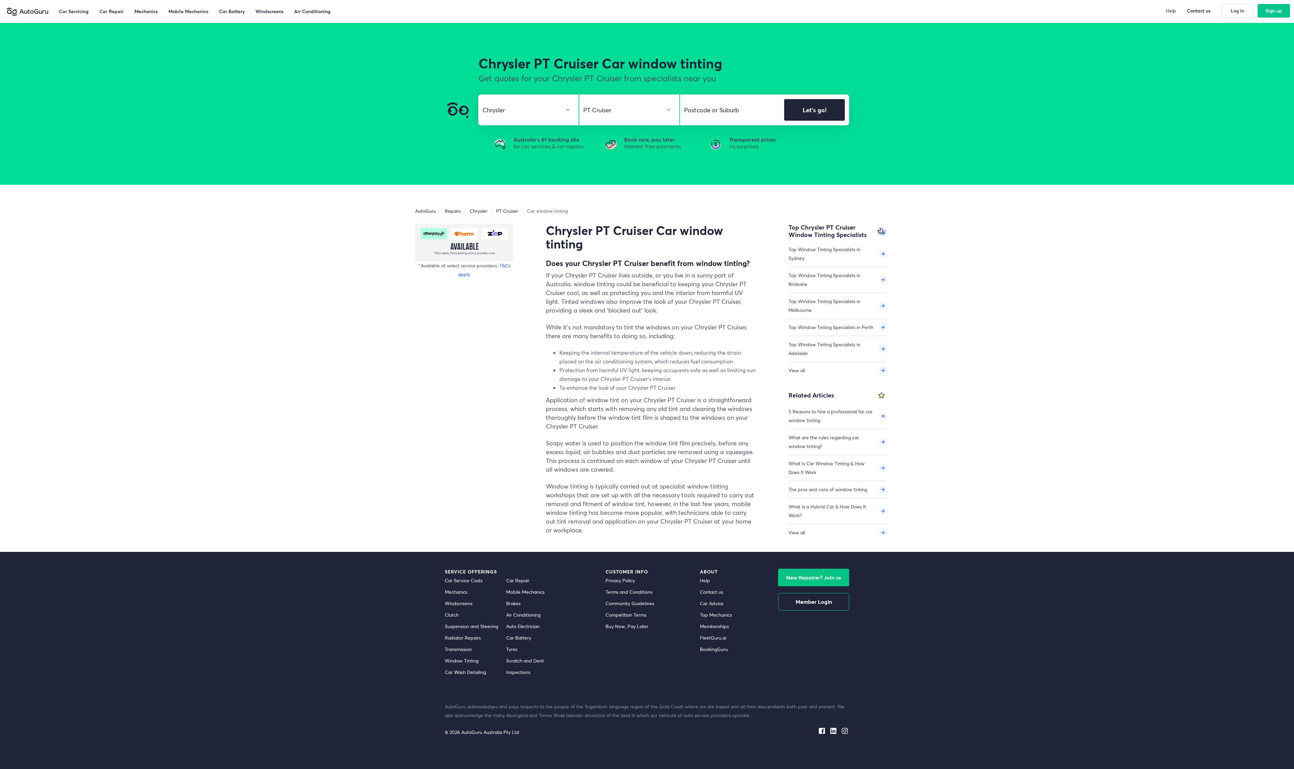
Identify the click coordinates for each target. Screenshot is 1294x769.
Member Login (814, 601)
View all (797, 370)
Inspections (518, 672)
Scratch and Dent (525, 660)
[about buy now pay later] (464, 242)
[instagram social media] (844, 729)
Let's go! (815, 110)
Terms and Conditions (629, 592)
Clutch (452, 615)
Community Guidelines (630, 603)
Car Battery (518, 637)
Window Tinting (462, 660)
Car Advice (711, 603)
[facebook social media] (822, 729)
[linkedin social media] (833, 729)
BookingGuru (714, 649)
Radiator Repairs (463, 637)
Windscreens (458, 603)
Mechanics (456, 592)
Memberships (714, 626)
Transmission (458, 649)
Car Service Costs (464, 580)
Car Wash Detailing (465, 672)
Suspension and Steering (471, 626)
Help (705, 580)
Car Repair (517, 580)
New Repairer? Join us (813, 577)
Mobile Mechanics (525, 592)
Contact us (711, 592)
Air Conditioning (523, 615)
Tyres (511, 649)
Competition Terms (626, 615)
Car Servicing (74, 11)
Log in (1237, 10)
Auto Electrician (523, 626)
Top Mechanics (716, 615)
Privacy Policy (620, 580)
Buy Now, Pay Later (627, 626)
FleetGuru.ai (713, 637)
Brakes (513, 603)
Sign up (1274, 10)
